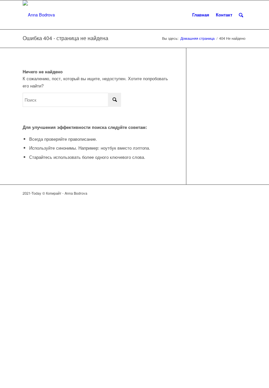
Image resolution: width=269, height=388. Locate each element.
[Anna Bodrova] (39, 14)
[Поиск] (241, 14)
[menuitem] (201, 14)
